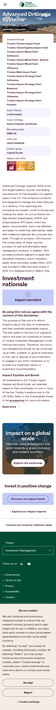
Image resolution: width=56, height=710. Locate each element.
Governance (12, 574)
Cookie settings (29, 701)
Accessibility (12, 591)
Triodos (9, 542)
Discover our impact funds (28, 498)
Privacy (9, 585)
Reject (28, 692)
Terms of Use (13, 580)
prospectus (17, 400)
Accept (28, 682)
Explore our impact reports (29, 511)
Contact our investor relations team (29, 524)
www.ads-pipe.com (13, 29)
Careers (10, 597)
